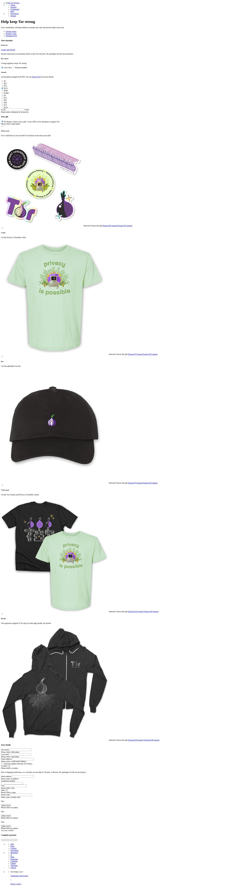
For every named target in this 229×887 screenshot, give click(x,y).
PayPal (12, 50)
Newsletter (14, 851)
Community (14, 9)
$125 (6, 88)
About (12, 5)
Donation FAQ (11, 36)
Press (12, 846)
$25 (5, 84)
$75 (5, 86)
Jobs (12, 844)
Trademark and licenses (19, 876)
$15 (5, 98)
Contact (13, 848)
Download (14, 14)
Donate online (11, 32)
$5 (5, 81)
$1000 (6, 93)
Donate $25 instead (110, 226)
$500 (6, 91)
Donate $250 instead (135, 740)
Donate (13, 16)
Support (13, 7)
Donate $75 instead (135, 354)
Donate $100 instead (151, 740)
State (3, 790)
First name (5, 750)
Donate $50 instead (151, 612)
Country (4, 766)
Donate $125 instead (135, 612)
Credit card (5, 50)
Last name (5, 754)
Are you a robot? (7, 830)
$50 (5, 103)
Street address (6, 776)
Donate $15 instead (125, 226)
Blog (12, 11)
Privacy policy (15, 884)
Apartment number (8, 781)
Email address (6, 759)
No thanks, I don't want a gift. (32, 122)
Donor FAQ (36, 77)
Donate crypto (11, 34)
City (2, 786)
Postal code (5, 795)
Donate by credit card (9, 840)
